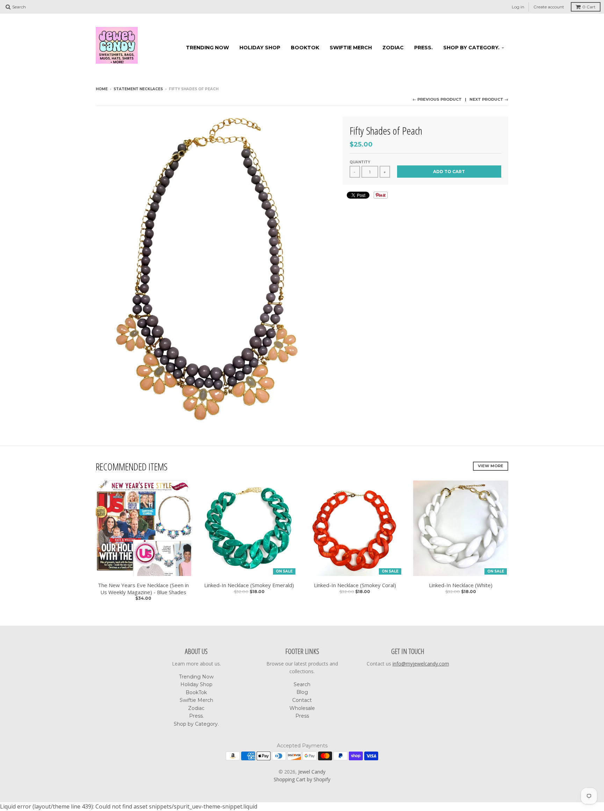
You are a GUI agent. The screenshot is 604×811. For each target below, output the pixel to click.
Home (102, 89)
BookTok (305, 47)
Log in (518, 6)
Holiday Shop (259, 47)
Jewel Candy (311, 771)
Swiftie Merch (351, 47)
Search (302, 684)
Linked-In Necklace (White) (460, 585)
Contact (302, 700)
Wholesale (302, 708)
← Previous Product (437, 99)
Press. (423, 47)
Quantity (360, 162)
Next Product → (488, 99)
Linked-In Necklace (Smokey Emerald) (249, 585)
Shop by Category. (471, 47)
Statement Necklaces (138, 89)
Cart (589, 6)
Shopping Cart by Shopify (302, 779)
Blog (302, 692)
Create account (548, 6)
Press (302, 716)
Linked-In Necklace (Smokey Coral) (355, 585)
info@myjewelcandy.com (421, 663)
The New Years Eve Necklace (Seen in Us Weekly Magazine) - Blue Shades (143, 589)
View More (490, 465)
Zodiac (393, 47)
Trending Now (207, 47)
